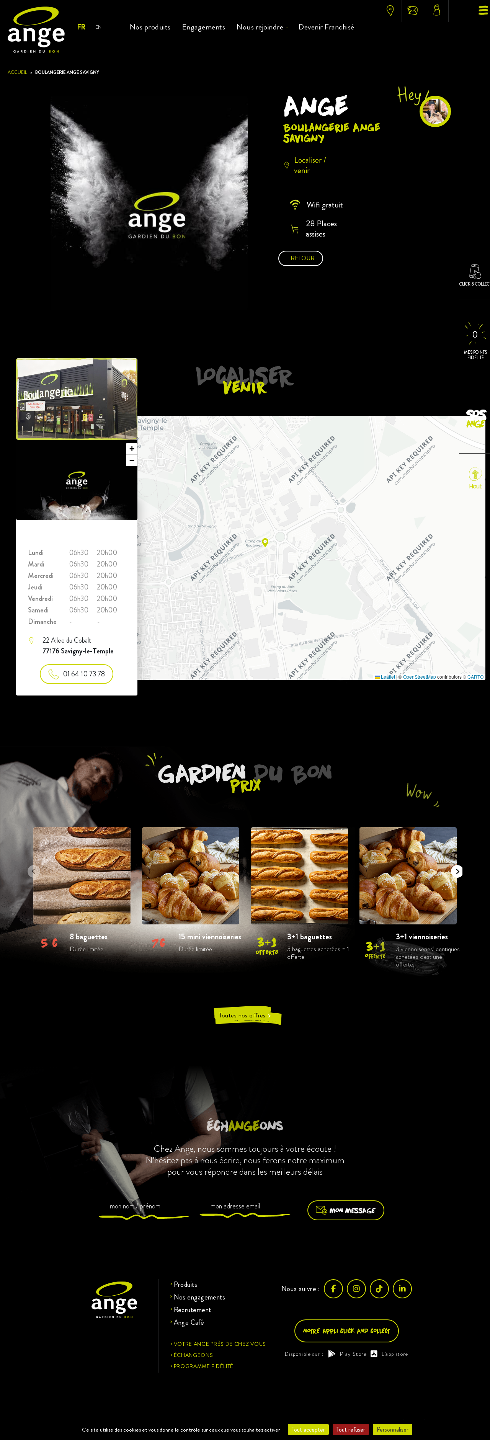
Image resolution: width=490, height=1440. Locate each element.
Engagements (203, 27)
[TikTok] (379, 1288)
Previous (31, 869)
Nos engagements (199, 1297)
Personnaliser (392, 1429)
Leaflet (387, 676)
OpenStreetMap (419, 676)
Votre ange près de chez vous (220, 1344)
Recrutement (192, 1310)
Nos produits (150, 27)
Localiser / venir (310, 165)
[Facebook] (333, 1288)
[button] (265, 542)
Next (455, 869)
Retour (303, 258)
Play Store (353, 1354)
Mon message (352, 1210)
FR (81, 27)
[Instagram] (356, 1288)
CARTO (475, 676)
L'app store (395, 1354)
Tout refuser (350, 1429)
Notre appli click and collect (346, 1331)
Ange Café (189, 1322)
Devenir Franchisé (326, 27)
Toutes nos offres (245, 1015)
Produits (186, 1285)
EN (98, 27)
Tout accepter (308, 1429)
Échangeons (193, 1355)
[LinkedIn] (402, 1288)
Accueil (17, 72)
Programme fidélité (204, 1366)
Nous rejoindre (260, 27)
